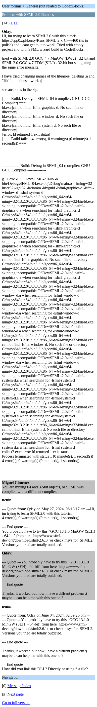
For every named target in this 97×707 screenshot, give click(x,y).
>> (16, 23)
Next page (15, 694)
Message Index (19, 686)
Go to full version (16, 703)
